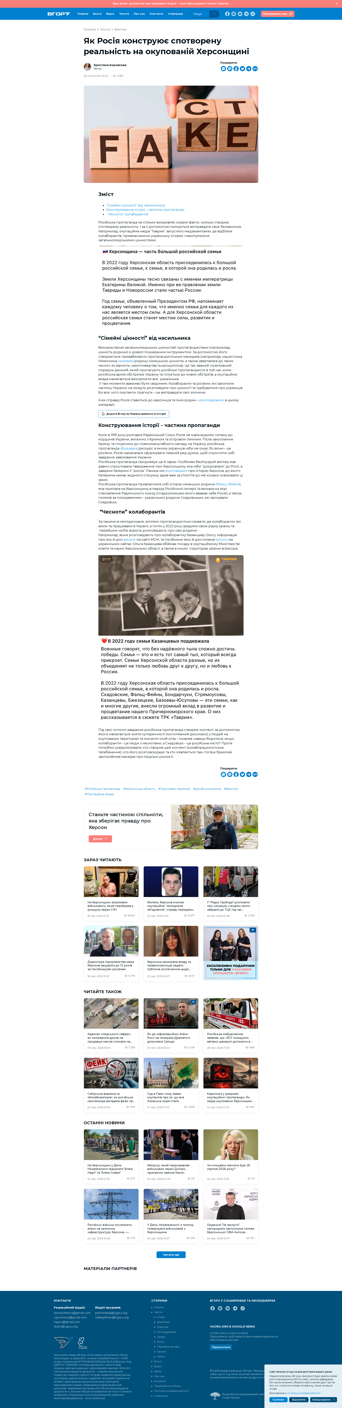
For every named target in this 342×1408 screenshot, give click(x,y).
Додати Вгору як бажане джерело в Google (136, 413)
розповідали (176, 471)
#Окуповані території (174, 789)
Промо (161, 1351)
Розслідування (166, 1331)
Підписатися (221, 1347)
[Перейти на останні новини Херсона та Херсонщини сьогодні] (59, 14)
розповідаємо (212, 400)
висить (130, 539)
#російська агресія (207, 789)
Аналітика (163, 1322)
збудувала (129, 448)
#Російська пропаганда (102, 789)
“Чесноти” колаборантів (128, 214)
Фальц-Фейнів (228, 484)
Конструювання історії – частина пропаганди (145, 210)
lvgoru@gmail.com (67, 1322)
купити (222, 539)
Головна (90, 29)
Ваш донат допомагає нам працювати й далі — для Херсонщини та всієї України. (171, 3)
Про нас (139, 13)
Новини (83, 13)
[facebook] (227, 14)
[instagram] (233, 14)
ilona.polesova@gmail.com (72, 1313)
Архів (157, 1371)
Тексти (124, 13)
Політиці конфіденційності (303, 1393)
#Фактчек (231, 789)
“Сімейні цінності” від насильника (135, 205)
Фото (160, 1341)
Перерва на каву (168, 1346)
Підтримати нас (275, 14)
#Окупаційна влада (99, 794)
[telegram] (246, 14)
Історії (161, 1317)
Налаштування (321, 1399)
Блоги (97, 13)
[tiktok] (252, 14)
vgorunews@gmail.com (70, 1317)
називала (126, 361)
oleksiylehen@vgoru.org (112, 1317)
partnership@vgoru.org (111, 1313)
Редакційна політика (167, 1385)
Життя (161, 1356)
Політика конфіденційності (171, 1390)
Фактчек (120, 29)
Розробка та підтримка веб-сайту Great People (244, 1396)
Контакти (156, 13)
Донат (98, 839)
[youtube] (240, 14)
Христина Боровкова (110, 65)
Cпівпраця (175, 13)
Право (161, 1336)
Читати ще (171, 1255)
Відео (110, 13)
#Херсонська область (139, 789)
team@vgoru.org (66, 1326)
